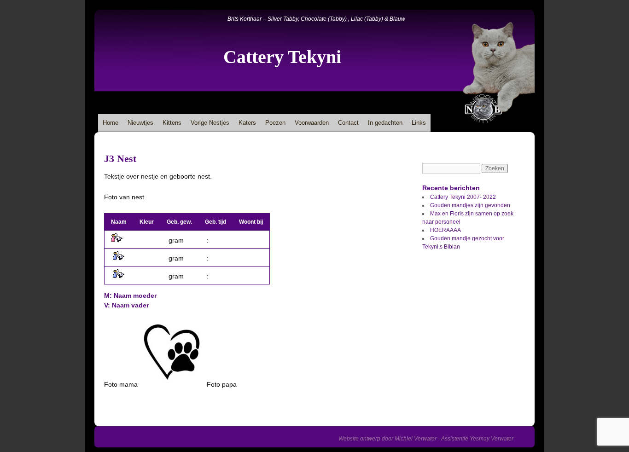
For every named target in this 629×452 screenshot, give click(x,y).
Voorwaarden (312, 122)
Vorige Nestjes (210, 122)
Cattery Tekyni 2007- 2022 (463, 197)
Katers (247, 122)
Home (110, 122)
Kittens (172, 122)
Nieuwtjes (140, 122)
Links (419, 122)
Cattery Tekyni (282, 56)
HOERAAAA (445, 230)
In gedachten (385, 122)
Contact (348, 122)
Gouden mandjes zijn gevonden (470, 205)
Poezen (275, 122)
